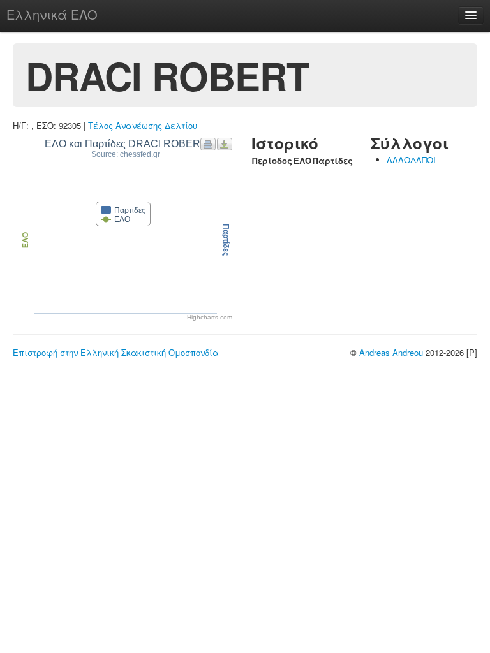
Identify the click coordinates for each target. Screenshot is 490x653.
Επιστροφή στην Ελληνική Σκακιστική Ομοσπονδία (116, 352)
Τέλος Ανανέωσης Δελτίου (142, 125)
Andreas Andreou (391, 352)
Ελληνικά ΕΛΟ (52, 14)
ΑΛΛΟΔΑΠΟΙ (411, 160)
